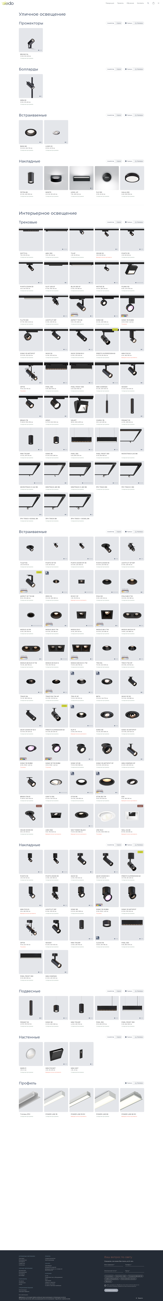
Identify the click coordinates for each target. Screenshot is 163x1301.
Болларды (28, 69)
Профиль (27, 1083)
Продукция (110, 3)
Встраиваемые (33, 115)
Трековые (28, 222)
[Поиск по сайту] (148, 3)
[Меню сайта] (158, 3)
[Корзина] (153, 4)
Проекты (120, 3)
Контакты (140, 3)
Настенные (29, 1037)
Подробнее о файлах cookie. (62, 1298)
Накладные (29, 161)
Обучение (130, 3)
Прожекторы (31, 23)
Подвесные (29, 991)
